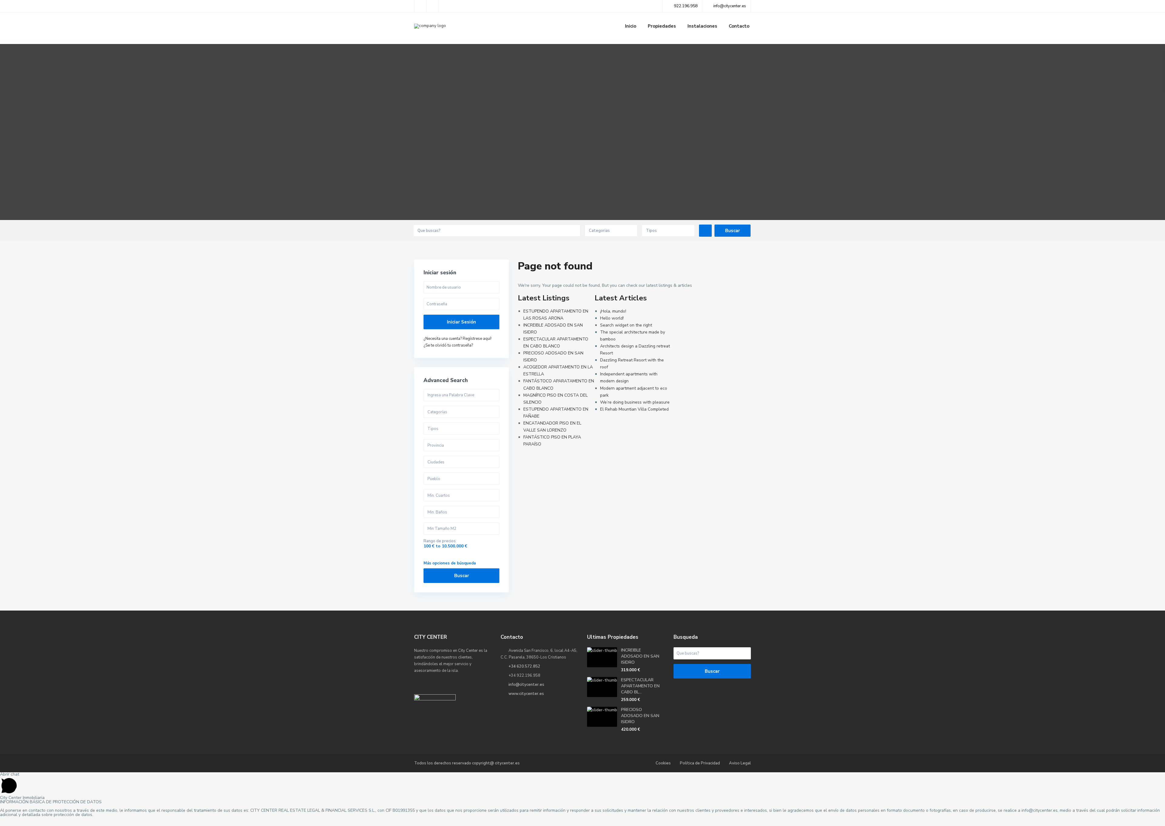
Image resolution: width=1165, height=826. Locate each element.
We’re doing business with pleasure (635, 402)
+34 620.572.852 (524, 666)
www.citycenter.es (526, 693)
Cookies (663, 763)
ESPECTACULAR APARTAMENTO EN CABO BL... (640, 686)
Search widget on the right (626, 325)
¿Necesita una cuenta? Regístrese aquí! (457, 338)
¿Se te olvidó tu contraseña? (448, 345)
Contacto (739, 26)
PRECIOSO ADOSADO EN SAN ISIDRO (640, 716)
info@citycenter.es (526, 684)
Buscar (461, 576)
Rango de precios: (440, 541)
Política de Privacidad (700, 763)
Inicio (630, 26)
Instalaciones (702, 26)
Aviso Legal (740, 763)
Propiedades (662, 26)
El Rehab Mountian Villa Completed (634, 409)
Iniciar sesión (461, 322)
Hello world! (612, 318)
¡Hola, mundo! (613, 311)
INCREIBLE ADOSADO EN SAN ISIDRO (640, 656)
